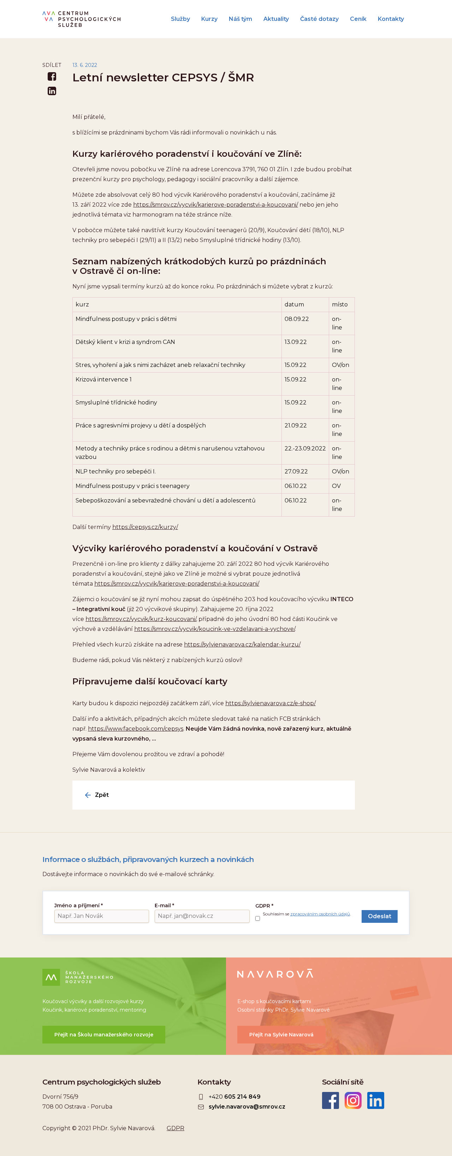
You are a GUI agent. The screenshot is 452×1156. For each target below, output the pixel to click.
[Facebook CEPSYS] (330, 1100)
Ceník (358, 19)
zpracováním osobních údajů (320, 913)
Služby (180, 19)
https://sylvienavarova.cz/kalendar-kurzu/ (242, 644)
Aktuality (276, 19)
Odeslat (379, 916)
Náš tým (240, 19)
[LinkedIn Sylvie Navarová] (375, 1100)
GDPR (264, 906)
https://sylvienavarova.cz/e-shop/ (270, 703)
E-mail (164, 905)
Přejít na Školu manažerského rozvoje (103, 1034)
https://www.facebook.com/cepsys (135, 728)
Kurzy (209, 19)
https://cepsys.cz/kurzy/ (145, 527)
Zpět (102, 795)
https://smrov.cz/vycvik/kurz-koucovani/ (140, 619)
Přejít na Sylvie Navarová (281, 1034)
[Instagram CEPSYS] (353, 1100)
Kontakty (391, 19)
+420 (235, 1096)
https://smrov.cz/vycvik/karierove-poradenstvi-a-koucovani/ (215, 204)
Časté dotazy (319, 19)
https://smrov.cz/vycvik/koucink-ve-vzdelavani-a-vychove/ (214, 629)
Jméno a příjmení (78, 905)
